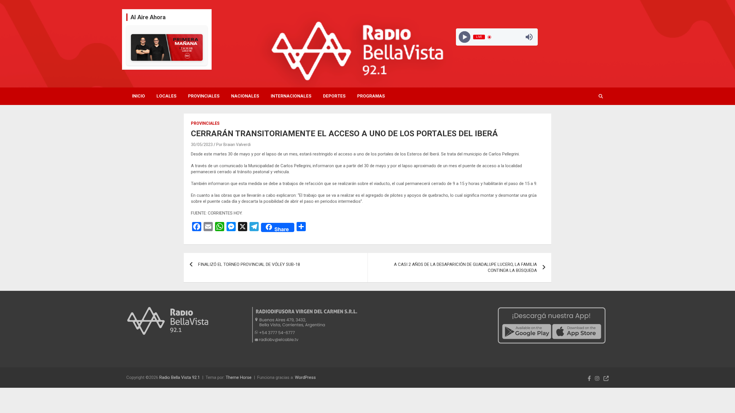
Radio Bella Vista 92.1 (179, 377)
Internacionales (291, 96)
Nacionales (245, 96)
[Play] (464, 37)
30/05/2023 (202, 144)
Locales (166, 96)
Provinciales (204, 96)
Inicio (138, 96)
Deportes (334, 96)
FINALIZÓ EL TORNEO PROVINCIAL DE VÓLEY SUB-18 (249, 264)
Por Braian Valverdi (233, 144)
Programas (371, 96)
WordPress (305, 377)
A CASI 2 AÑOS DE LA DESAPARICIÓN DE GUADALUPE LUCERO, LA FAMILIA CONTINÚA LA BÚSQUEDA (465, 267)
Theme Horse (239, 377)
